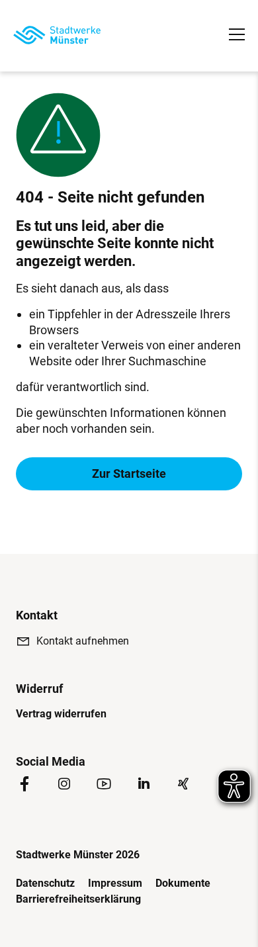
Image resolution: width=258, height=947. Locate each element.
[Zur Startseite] (57, 35)
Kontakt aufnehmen (82, 641)
